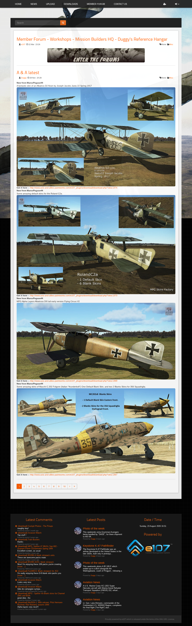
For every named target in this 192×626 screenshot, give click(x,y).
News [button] (34, 4)
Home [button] (18, 4)
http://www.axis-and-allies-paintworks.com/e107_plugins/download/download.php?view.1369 (73, 381)
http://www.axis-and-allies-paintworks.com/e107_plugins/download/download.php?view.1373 (73, 295)
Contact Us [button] (120, 4)
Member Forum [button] (96, 4)
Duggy (24, 78)
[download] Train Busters (29, 539)
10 (64, 486)
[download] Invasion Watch (29, 533)
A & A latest (28, 72)
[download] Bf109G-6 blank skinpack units (36, 555)
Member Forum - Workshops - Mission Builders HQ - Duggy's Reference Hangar (92, 39)
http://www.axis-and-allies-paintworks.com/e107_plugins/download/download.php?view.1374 (73, 188)
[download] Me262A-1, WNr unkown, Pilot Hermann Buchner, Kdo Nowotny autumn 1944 (39, 603)
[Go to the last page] (74, 486)
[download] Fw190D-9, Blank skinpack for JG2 (38, 571)
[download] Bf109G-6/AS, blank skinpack (36, 562)
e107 (23, 44)
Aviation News (91, 582)
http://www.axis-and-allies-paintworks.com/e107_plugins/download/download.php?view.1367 (73, 474)
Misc (171, 44)
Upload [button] (50, 4)
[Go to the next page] (69, 486)
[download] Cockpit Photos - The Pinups (35, 526)
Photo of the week (94, 528)
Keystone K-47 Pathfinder (98, 545)
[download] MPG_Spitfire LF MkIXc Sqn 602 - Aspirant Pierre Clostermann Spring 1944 (37, 547)
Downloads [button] (71, 4)
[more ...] (21, 566)
